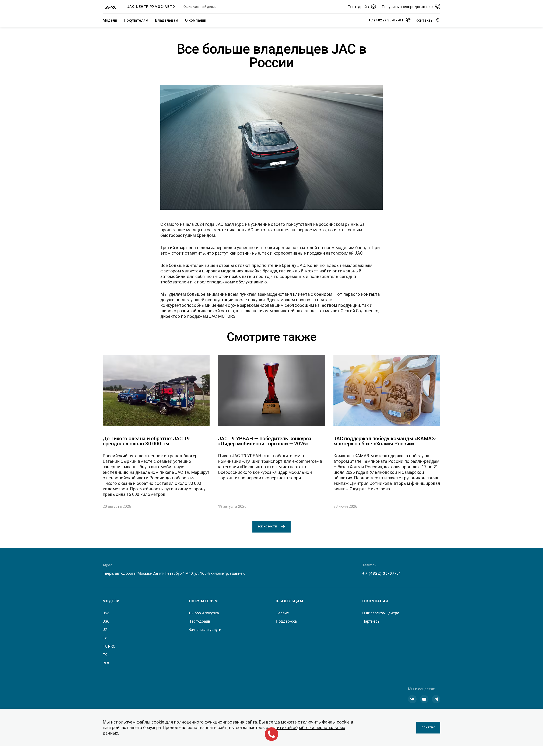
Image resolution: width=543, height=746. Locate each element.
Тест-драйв (199, 621)
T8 (105, 638)
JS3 (106, 613)
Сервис (282, 613)
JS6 (106, 621)
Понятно (428, 727)
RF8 (106, 663)
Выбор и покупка (204, 613)
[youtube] (424, 699)
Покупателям (136, 20)
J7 (105, 629)
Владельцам (166, 20)
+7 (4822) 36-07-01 (381, 573)
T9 (105, 655)
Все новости (267, 526)
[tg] (436, 699)
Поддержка (286, 621)
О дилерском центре (380, 613)
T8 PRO (109, 646)
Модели (110, 20)
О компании (195, 20)
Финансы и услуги (205, 629)
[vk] (412, 699)
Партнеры (371, 621)
